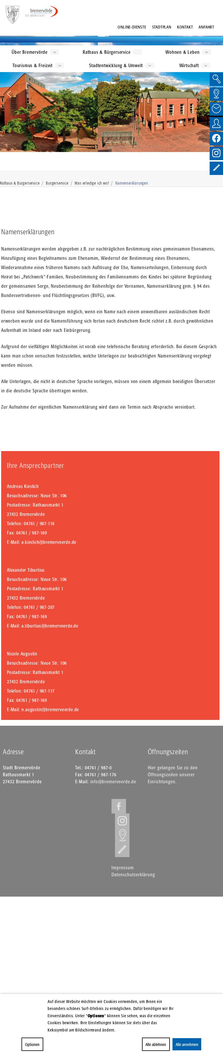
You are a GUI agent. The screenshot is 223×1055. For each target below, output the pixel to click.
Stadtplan (161, 26)
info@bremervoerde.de (113, 781)
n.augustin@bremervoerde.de (50, 709)
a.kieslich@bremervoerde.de (48, 542)
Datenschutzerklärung (133, 874)
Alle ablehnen (155, 1044)
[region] (111, 94)
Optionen (32, 1044)
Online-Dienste (132, 26)
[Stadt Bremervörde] (41, 11)
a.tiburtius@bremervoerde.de (49, 626)
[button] (9, 94)
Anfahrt (206, 26)
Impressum (123, 867)
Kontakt (185, 26)
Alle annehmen (186, 1044)
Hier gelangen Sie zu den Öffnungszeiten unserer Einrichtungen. (173, 774)
